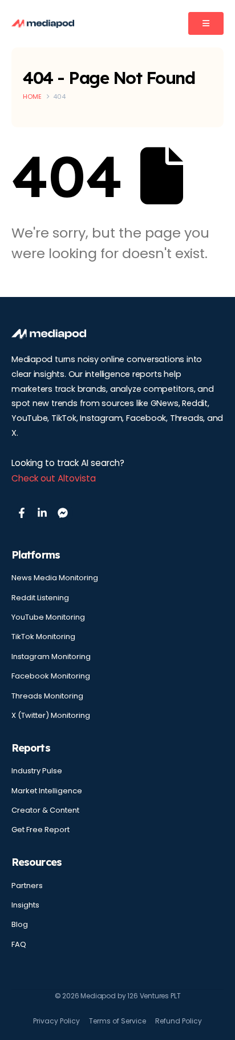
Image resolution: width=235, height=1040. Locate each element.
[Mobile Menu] (206, 23)
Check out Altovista (53, 478)
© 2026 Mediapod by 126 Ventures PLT (118, 996)
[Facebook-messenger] (62, 513)
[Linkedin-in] (42, 513)
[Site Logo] (42, 23)
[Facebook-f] (21, 513)
